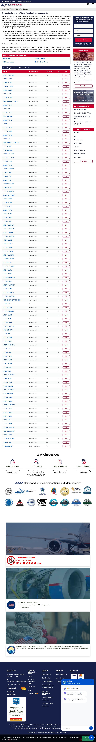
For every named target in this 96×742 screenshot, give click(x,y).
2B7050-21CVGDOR (9, 296)
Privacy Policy (46, 674)
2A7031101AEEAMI (8, 259)
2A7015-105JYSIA (8, 75)
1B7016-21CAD (7, 274)
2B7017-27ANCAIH (8, 255)
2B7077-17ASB (7, 341)
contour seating (40, 58)
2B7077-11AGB (7, 131)
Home (3, 9)
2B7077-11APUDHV (9, 405)
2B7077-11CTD (7, 206)
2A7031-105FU (7, 210)
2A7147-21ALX (7, 187)
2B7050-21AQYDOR (9, 375)
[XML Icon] (36, 694)
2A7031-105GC (7, 112)
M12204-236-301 (8, 446)
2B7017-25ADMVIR (8, 311)
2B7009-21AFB (7, 202)
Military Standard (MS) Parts (83, 113)
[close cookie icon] (94, 738)
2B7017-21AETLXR (8, 191)
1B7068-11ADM (7, 244)
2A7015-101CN (7, 94)
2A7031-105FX (7, 120)
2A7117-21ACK (7, 363)
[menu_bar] (92, 4)
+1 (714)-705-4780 (14, 685)
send (91, 728)
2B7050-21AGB (7, 90)
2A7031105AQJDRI (8, 184)
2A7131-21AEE (7, 378)
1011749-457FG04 (8, 326)
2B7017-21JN (7, 319)
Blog (29, 690)
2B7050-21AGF (7, 214)
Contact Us (31, 687)
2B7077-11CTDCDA (9, 169)
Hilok (75, 136)
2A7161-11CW (7, 442)
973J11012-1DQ (8, 393)
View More (83, 86)
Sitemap (30, 694)
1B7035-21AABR (8, 386)
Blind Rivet (77, 157)
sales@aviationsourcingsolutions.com (21, 682)
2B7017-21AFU (7, 270)
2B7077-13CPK (7, 423)
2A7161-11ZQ (7, 176)
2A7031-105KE (7, 135)
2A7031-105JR (7, 408)
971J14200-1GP (8, 150)
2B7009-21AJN (7, 281)
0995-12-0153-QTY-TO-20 (11, 142)
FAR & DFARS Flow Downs (64, 674)
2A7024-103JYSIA (8, 157)
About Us (31, 680)
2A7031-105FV (7, 435)
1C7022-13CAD (7, 199)
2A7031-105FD (7, 165)
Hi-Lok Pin (77, 133)
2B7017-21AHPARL (8, 390)
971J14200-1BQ (8, 232)
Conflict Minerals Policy (49, 681)
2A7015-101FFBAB (8, 229)
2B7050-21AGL (7, 221)
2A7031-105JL (7, 139)
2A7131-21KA (7, 371)
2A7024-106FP (7, 127)
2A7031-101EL (7, 349)
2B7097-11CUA (7, 217)
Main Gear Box (78, 140)
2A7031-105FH (7, 105)
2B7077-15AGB (7, 337)
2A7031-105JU (7, 356)
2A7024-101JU (7, 304)
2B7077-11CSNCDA (9, 345)
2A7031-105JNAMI (8, 154)
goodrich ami (7, 58)
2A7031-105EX (7, 161)
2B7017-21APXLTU (8, 225)
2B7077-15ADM (7, 307)
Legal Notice (60, 678)
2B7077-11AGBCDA (9, 292)
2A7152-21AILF (7, 315)
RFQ (66, 75)
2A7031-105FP (7, 382)
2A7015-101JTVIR (8, 266)
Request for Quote (83, 40)
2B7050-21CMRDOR (9, 277)
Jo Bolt (76, 147)
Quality (30, 683)
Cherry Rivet (78, 143)
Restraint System (79, 150)
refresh (91, 682)
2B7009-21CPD (7, 352)
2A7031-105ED (7, 79)
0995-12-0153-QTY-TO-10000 (12, 300)
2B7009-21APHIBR (8, 438)
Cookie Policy (46, 678)
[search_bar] (88, 4)
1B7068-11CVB (7, 322)
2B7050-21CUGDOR (9, 236)
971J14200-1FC (7, 330)
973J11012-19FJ (8, 116)
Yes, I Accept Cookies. (88, 738)
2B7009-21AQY (7, 97)
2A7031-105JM (7, 420)
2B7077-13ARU (7, 416)
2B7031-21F (6, 334)
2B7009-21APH (7, 397)
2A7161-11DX (7, 172)
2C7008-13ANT (7, 289)
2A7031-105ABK (8, 247)
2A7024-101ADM (8, 251)
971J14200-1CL (7, 412)
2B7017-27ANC (7, 146)
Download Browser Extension (11, 691)
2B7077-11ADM (7, 401)
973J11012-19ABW (8, 431)
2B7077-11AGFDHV (9, 285)
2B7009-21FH (7, 109)
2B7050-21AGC (7, 367)
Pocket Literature (79, 153)
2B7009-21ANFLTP (8, 427)
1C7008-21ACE (7, 240)
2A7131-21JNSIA (8, 86)
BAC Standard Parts (80, 109)
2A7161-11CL (7, 180)
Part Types (10, 9)
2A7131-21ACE (7, 82)
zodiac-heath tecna (41, 62)
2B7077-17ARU (7, 262)
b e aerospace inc (8, 62)
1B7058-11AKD (7, 360)
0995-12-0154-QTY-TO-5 (10, 101)
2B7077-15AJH (7, 124)
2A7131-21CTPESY (8, 195)
